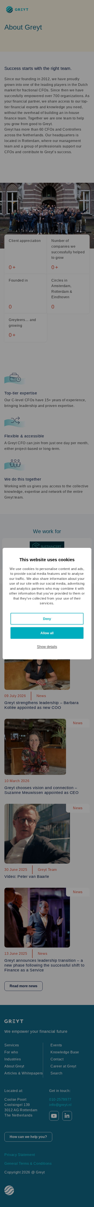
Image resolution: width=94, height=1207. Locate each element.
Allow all (47, 633)
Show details (47, 647)
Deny (47, 619)
